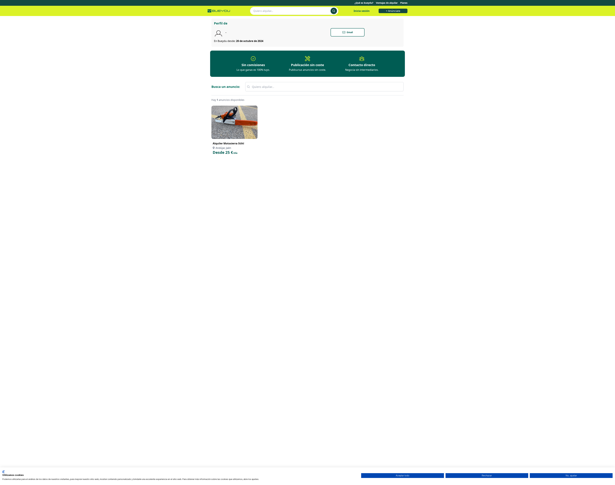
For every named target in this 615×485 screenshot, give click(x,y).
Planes (403, 2)
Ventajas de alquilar (387, 2)
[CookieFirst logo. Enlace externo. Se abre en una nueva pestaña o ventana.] (3, 471)
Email (350, 32)
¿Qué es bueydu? (364, 2)
